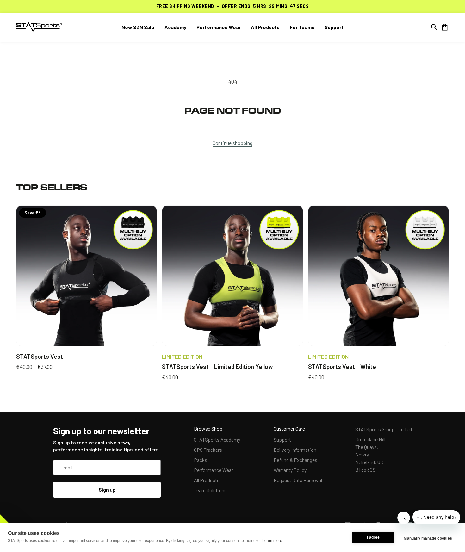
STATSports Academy (217, 440)
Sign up (107, 490)
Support (282, 440)
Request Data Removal (298, 480)
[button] (434, 27)
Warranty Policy (290, 470)
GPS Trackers (208, 450)
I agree (373, 537)
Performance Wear (213, 470)
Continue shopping (232, 143)
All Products (207, 480)
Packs (200, 460)
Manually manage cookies (428, 538)
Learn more (272, 540)
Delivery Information (295, 450)
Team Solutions (210, 490)
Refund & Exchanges (295, 460)
